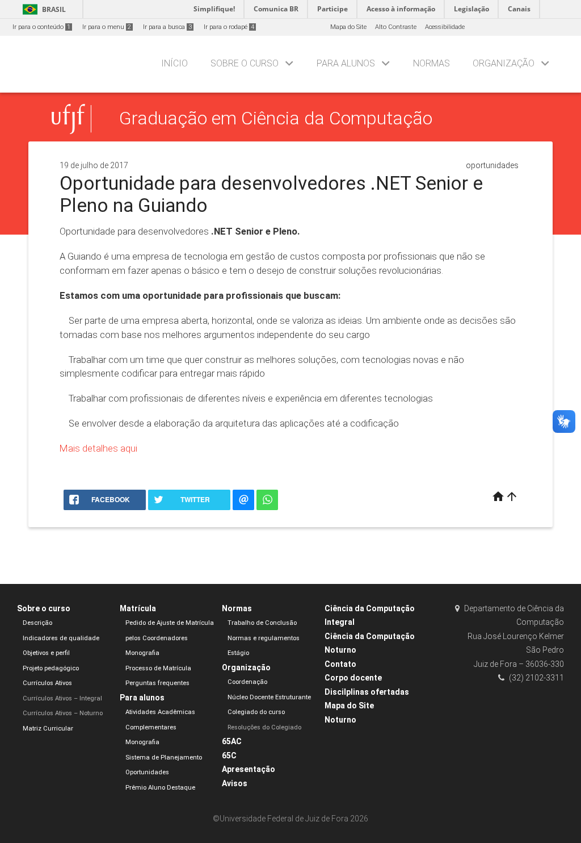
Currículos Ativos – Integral (62, 698)
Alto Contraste (395, 27)
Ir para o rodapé (229, 27)
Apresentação (248, 769)
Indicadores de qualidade (61, 638)
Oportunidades (147, 772)
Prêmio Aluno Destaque (160, 787)
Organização (503, 63)
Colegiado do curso (256, 712)
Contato (340, 664)
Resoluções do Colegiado (264, 727)
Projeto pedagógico (51, 668)
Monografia (142, 653)
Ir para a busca (167, 27)
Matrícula (138, 608)
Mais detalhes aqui (98, 448)
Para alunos (346, 63)
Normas (431, 63)
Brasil (42, 9)
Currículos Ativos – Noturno (63, 713)
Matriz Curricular (48, 728)
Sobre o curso (244, 63)
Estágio (238, 653)
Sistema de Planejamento (163, 757)
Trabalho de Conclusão (262, 623)
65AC (232, 741)
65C (229, 755)
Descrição (37, 623)
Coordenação (247, 682)
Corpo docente (353, 677)
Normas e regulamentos (264, 638)
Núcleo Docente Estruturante (269, 697)
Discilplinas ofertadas (367, 691)
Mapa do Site (348, 27)
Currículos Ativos (47, 683)
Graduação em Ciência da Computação (275, 118)
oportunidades (492, 165)
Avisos (234, 783)
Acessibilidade (445, 27)
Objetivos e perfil (46, 653)
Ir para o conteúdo (41, 27)
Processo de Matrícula (158, 668)
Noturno (340, 719)
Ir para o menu (106, 27)
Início (174, 63)
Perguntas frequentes (157, 683)
